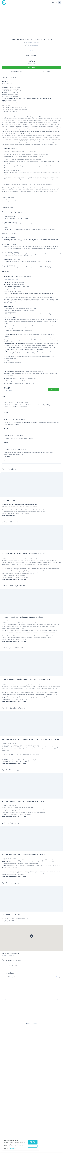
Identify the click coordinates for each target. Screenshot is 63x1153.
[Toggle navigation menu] (59, 2)
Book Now (31, 67)
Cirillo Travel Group (14, 966)
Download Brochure (16, 71)
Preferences (33, 1146)
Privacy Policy (12, 1148)
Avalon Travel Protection (25, 405)
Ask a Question (46, 71)
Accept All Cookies (32, 1142)
